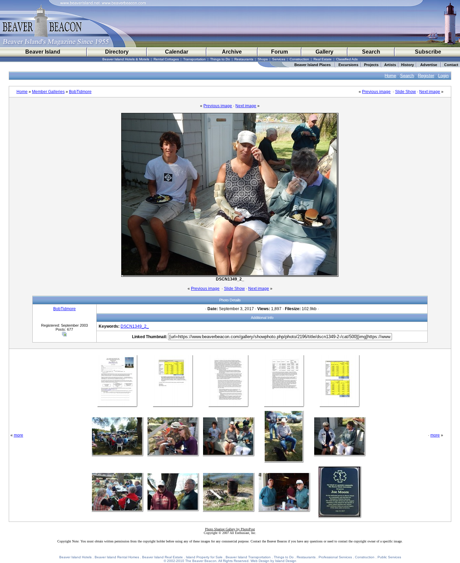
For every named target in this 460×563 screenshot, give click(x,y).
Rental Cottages (166, 59)
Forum (279, 52)
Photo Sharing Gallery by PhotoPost (230, 529)
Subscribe (428, 52)
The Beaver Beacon (201, 561)
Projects (371, 65)
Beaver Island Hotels (75, 557)
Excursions (348, 65)
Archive (232, 52)
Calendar (176, 52)
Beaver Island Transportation (248, 557)
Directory (117, 52)
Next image (429, 91)
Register (426, 75)
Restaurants (243, 59)
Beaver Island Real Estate (162, 557)
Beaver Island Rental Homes (117, 557)
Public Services (389, 557)
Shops (263, 59)
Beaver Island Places (312, 65)
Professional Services (335, 557)
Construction (299, 59)
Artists (390, 65)
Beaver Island (42, 52)
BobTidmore (80, 91)
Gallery (324, 52)
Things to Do (220, 59)
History (407, 65)
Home (390, 75)
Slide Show (405, 91)
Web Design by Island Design (273, 561)
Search (371, 52)
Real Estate (323, 59)
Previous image (376, 91)
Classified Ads (347, 59)
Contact (451, 65)
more (18, 435)
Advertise (428, 65)
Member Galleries (48, 91)
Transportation (194, 59)
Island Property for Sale (204, 557)
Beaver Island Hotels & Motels (125, 59)
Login (443, 75)
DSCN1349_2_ (135, 326)
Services (278, 59)
